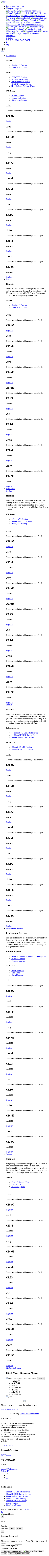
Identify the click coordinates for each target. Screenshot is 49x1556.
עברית (22, 22)
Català (16, 13)
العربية (17, 11)
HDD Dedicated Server (21, 84)
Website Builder (18, 959)
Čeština (17, 16)
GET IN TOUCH (8, 1445)
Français (32, 20)
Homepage (5, 1409)
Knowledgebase (18, 1187)
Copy (40, 1551)
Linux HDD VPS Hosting (22, 749)
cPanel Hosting (17, 96)
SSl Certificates (17, 971)
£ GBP (27, 40)
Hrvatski (42, 13)
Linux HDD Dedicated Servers (26, 735)
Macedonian (38, 24)
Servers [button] (9, 705)
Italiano (17, 24)
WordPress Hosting (13, 1505)
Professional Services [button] (14, 928)
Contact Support (16, 1409)
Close (12, 1529)
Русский (19, 31)
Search (40, 1378)
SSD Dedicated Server (20, 82)
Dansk (31, 16)
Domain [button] (9, 279)
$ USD (15, 40)
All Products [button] (11, 56)
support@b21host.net (9, 1469)
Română (37, 29)
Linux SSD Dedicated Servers (25, 733)
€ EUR (9, 40)
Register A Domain (19, 65)
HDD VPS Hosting (19, 79)
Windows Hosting (18, 98)
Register (9, 121)
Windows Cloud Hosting (21, 521)
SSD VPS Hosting (19, 77)
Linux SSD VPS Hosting (21, 747)
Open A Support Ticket (20, 1182)
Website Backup (18, 961)
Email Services (17, 975)
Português (41, 27)
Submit (19, 1529)
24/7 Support (6, 1455)
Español (35, 31)
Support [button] (9, 1154)
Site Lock (15, 973)
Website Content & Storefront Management (28, 956)
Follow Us (5, 1471)
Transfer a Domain (19, 67)
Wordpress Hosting (19, 100)
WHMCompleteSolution (29, 1413)
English (27, 18)
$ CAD (21, 40)
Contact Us (16, 1184)
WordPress (10, 489)
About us (28, 1509)
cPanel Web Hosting (19, 519)
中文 (27, 13)
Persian (17, 20)
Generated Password (9, 1548)
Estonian (43, 18)
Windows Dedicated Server (24, 86)
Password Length (8, 1546)
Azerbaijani (36, 11)
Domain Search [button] (14, 1368)
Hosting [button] (9, 491)
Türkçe (24, 33)
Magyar (37, 22)
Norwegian (21, 27)
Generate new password (12, 1551)
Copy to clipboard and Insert (19, 1554)
